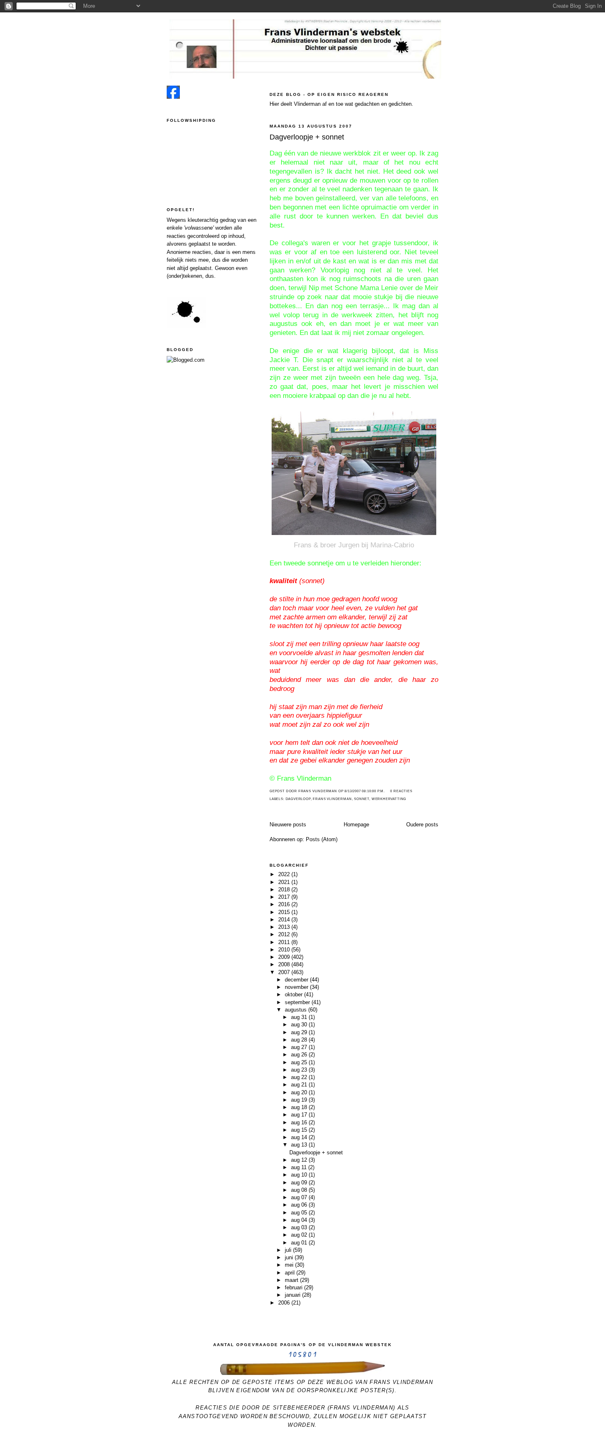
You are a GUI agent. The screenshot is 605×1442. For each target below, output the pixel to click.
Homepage (356, 824)
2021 (284, 882)
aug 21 (300, 1085)
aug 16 (300, 1122)
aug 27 (300, 1047)
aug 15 (300, 1130)
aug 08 (300, 1190)
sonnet (361, 799)
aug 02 (300, 1235)
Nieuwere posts (288, 824)
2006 (284, 1303)
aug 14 (300, 1137)
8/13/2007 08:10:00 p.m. (364, 791)
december (297, 980)
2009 (284, 957)
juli (289, 1250)
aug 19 (300, 1100)
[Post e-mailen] (387, 791)
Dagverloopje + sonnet (307, 137)
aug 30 (300, 1024)
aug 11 (299, 1167)
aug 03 (300, 1227)
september (298, 1002)
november (297, 987)
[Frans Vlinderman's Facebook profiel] (173, 97)
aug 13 (300, 1145)
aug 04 (300, 1220)
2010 (284, 950)
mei (290, 1265)
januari (293, 1295)
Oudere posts (422, 824)
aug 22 (300, 1077)
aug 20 (300, 1092)
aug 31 (300, 1017)
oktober (294, 994)
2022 (284, 874)
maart (292, 1280)
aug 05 (300, 1212)
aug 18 (300, 1107)
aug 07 (300, 1197)
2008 (284, 964)
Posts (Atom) (321, 839)
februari (294, 1287)
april (290, 1273)
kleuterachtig (203, 220)
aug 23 (300, 1070)
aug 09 (300, 1182)
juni (290, 1257)
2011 (284, 942)
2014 (284, 919)
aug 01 (300, 1243)
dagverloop (298, 799)
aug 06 (300, 1205)
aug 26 (300, 1054)
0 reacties (401, 791)
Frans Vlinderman (332, 799)
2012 (284, 934)
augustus (296, 1010)
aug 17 (300, 1115)
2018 (284, 889)
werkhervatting (389, 799)
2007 (284, 972)
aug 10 (300, 1175)
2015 (284, 912)
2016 (284, 904)
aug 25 (300, 1062)
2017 (284, 897)
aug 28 (300, 1040)
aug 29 (300, 1032)
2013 (284, 927)
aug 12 (300, 1160)
